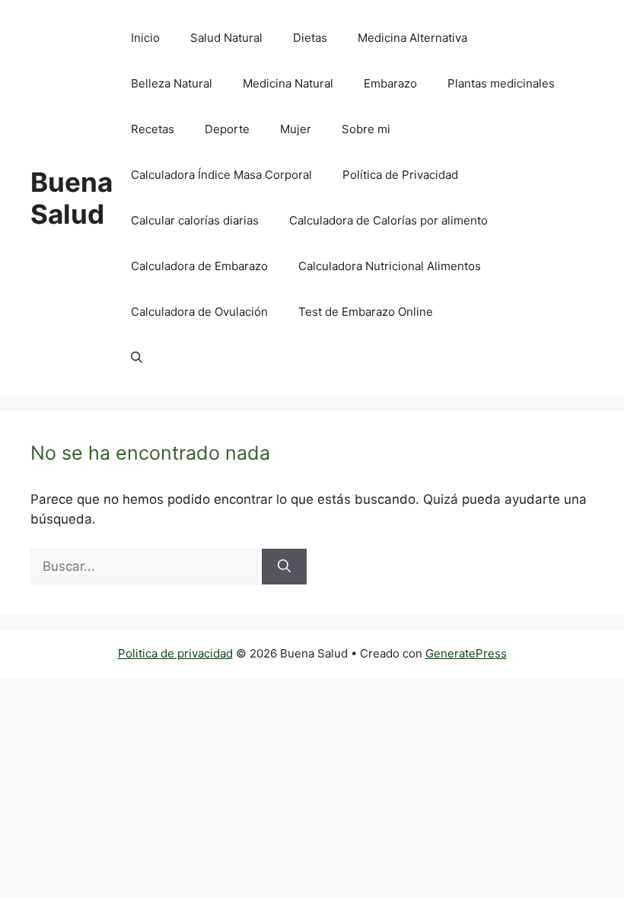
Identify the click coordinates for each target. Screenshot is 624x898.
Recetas (152, 129)
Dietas (310, 37)
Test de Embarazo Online (365, 311)
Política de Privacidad (400, 174)
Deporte (227, 129)
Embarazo (390, 83)
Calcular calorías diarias (195, 220)
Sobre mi (366, 129)
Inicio (145, 37)
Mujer (295, 129)
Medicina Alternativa (412, 37)
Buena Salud (71, 198)
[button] (137, 358)
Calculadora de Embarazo (199, 266)
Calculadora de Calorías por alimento (388, 220)
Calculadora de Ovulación (199, 311)
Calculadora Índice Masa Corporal (221, 174)
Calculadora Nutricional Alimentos (389, 266)
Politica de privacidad (175, 653)
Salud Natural (226, 37)
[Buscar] (284, 567)
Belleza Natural (171, 83)
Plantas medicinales (501, 83)
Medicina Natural (288, 83)
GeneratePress (466, 653)
